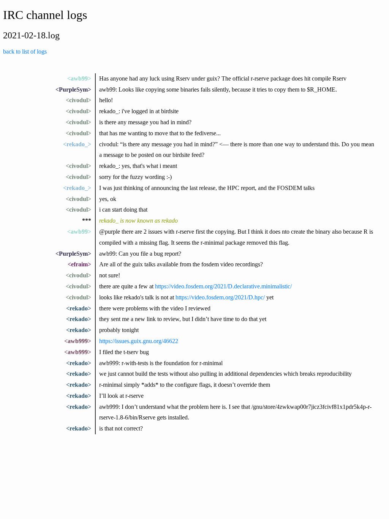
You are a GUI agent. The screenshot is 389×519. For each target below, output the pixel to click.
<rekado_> (77, 144)
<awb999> (77, 341)
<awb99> (79, 78)
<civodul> (78, 100)
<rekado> (78, 308)
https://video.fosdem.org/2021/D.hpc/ (220, 297)
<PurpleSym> (73, 89)
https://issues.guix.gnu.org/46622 (138, 341)
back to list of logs (25, 51)
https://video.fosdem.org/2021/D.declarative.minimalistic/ (223, 286)
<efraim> (79, 264)
